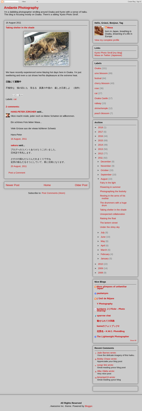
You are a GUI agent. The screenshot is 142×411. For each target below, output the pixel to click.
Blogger (88, 406)
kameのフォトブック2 (108, 326)
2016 (101, 136)
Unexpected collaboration (112, 214)
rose (97, 88)
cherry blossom (102, 83)
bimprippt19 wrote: (106, 377)
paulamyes (102, 293)
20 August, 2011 (19, 166)
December (106, 161)
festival (98, 78)
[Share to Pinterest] (22, 95)
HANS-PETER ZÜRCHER (23, 112)
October (105, 170)
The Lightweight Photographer (113, 336)
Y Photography (104, 303)
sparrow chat (104, 315)
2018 (101, 127)
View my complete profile (107, 40)
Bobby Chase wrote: (107, 359)
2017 (101, 132)
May (103, 241)
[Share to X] (18, 95)
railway (98, 103)
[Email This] (13, 95)
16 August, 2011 (19, 139)
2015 (101, 140)
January (105, 258)
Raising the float (108, 218)
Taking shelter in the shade (113, 210)
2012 (101, 153)
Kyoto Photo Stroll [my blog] (108, 52)
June (103, 237)
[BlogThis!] (15, 95)
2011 (100, 158)
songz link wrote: (105, 365)
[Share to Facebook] (20, 95)
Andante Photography (21, 7)
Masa (110, 27)
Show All (133, 340)
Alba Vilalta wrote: (106, 371)
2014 (101, 145)
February (105, 254)
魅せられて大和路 (106, 321)
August (104, 179)
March (104, 250)
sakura (14, 145)
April (103, 245)
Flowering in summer (110, 187)
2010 (101, 264)
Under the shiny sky (110, 227)
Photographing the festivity (113, 191)
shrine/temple (101, 108)
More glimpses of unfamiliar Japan (112, 287)
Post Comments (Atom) (53, 193)
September (106, 174)
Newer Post (12, 185)
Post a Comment (17, 172)
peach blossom (102, 113)
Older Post (81, 185)
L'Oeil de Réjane (105, 298)
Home (47, 185)
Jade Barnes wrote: (106, 353)
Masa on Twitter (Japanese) (108, 55)
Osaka (98, 68)
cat (15, 99)
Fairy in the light (108, 182)
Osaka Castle (101, 98)
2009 (101, 268)
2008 (101, 272)
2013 (101, 149)
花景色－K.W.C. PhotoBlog (111, 331)
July (103, 232)
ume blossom (101, 73)
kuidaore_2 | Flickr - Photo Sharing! (111, 310)
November (106, 166)
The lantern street (109, 223)
